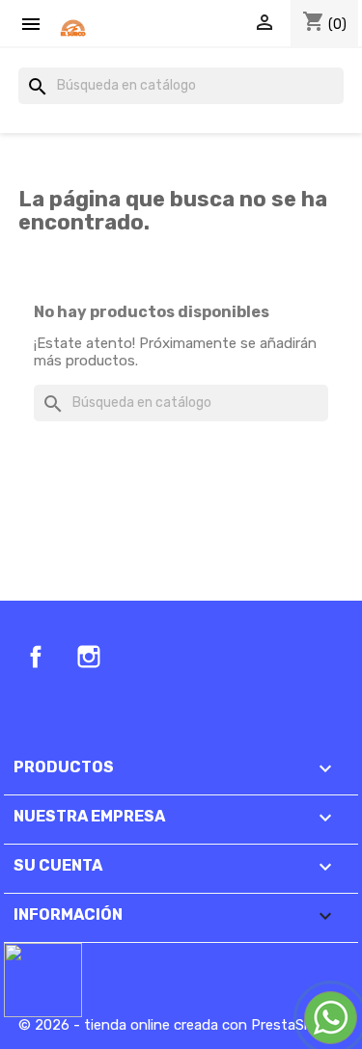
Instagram (88, 656)
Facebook (35, 656)
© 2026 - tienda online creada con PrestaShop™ (178, 1025)
